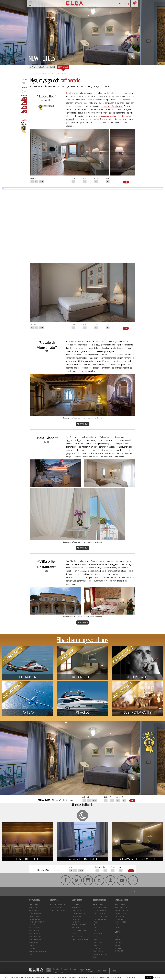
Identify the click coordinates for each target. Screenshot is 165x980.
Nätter (73, 178)
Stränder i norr (35, 931)
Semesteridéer (34, 910)
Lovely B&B (51, 67)
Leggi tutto (156, 977)
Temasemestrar (34, 942)
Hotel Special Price (100, 916)
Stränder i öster (35, 936)
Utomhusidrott (77, 907)
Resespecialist (137, 677)
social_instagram (84, 879)
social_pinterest (106, 879)
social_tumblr (95, 879)
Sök (126, 182)
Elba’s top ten (33, 907)
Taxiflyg (27, 712)
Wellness (33, 948)
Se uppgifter (82, 424)
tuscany (125, 116)
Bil (95, 931)
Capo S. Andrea (35, 919)
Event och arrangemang (80, 939)
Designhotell (82, 677)
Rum (84, 178)
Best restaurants (137, 712)
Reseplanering (98, 904)
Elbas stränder (34, 928)
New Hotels (63, 67)
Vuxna (96, 178)
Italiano (117, 939)
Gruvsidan (33, 925)
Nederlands (119, 951)
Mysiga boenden (120, 922)
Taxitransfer (98, 934)
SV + (119, 4)
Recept (75, 934)
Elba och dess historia (57, 904)
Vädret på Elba (98, 951)
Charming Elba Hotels (137, 859)
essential (70, 119)
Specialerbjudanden (100, 907)
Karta (95, 957)
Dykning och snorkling (80, 913)
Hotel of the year (121, 907)
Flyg (95, 928)
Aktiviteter (75, 904)
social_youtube (117, 879)
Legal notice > (102, 971)
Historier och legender (58, 910)
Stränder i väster (36, 939)
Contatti (129, 879)
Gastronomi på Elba (79, 931)
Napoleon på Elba (56, 907)
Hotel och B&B (120, 904)
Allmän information (100, 954)
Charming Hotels (37, 67)
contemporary (103, 116)
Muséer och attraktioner (37, 951)
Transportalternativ (100, 919)
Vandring (76, 919)
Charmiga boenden (121, 910)
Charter (82, 712)
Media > (114, 971)
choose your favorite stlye (112, 106)
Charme (32, 945)
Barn (107, 178)
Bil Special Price (99, 913)
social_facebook (61, 879)
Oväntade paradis (35, 913)
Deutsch (118, 948)
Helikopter (27, 677)
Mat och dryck (77, 936)
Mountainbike (77, 910)
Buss (95, 936)
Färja (96, 922)
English (117, 936)
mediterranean (115, 116)
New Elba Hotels (27, 859)
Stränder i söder (35, 934)
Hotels (118, 928)
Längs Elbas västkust (37, 922)
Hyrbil (96, 939)
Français (118, 942)
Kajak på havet (77, 916)
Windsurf (76, 922)
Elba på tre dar (35, 916)
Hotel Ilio (69, 93)
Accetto (149, 977)
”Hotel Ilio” (46, 96)
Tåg (95, 925)
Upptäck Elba (33, 904)
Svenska (117, 945)
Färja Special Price (100, 910)
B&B (117, 925)
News (30, 954)
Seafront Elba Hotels (82, 859)
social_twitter (72, 879)
